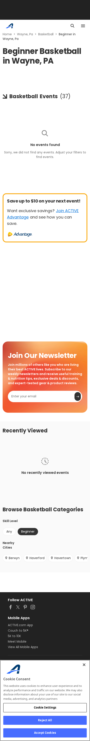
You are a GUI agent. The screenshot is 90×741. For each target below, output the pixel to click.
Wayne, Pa (25, 34)
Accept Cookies (45, 733)
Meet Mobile (17, 641)
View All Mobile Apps (23, 647)
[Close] (84, 665)
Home (7, 34)
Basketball (46, 34)
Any (9, 531)
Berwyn (14, 558)
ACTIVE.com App (20, 625)
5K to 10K (14, 636)
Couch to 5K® (18, 630)
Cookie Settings (45, 707)
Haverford (37, 558)
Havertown (62, 558)
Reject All (45, 720)
